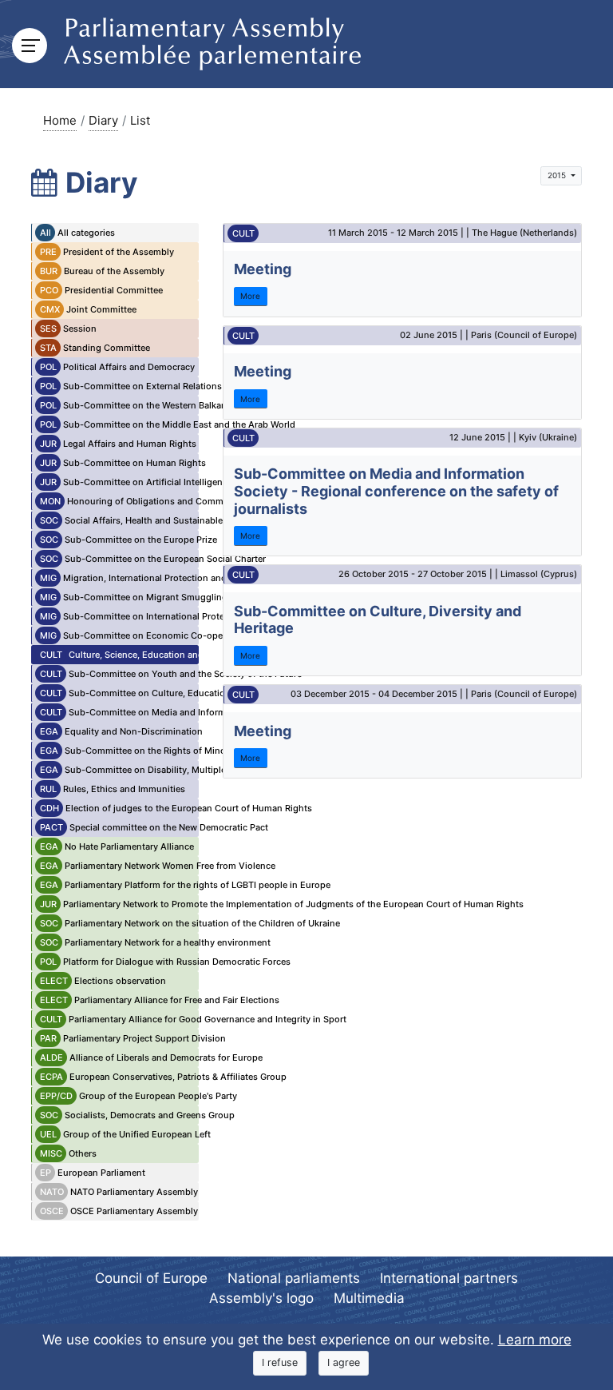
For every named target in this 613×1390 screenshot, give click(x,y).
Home (60, 120)
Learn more (534, 1340)
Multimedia (369, 1298)
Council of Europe (151, 1278)
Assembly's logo (261, 1298)
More (250, 296)
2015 (558, 175)
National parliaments (293, 1278)
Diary (103, 120)
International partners (449, 1278)
